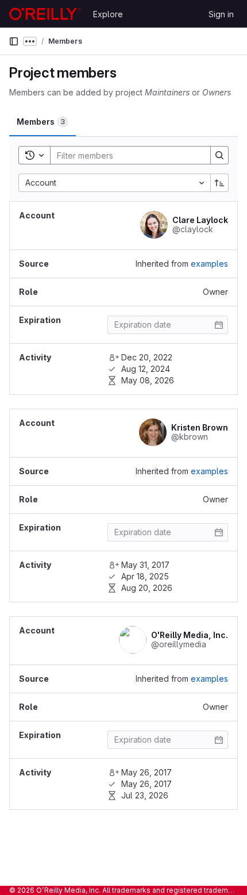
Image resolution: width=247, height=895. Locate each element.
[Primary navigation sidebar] (14, 41)
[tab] (42, 121)
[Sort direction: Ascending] (219, 183)
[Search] (219, 155)
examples (209, 263)
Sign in (221, 14)
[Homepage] (45, 14)
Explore (108, 14)
